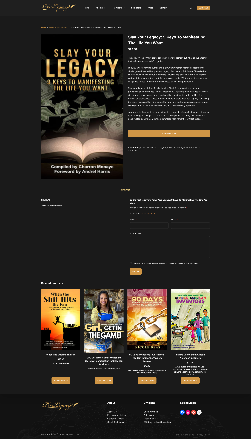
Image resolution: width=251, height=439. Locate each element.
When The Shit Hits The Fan (60, 354)
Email (174, 219)
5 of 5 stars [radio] (155, 214)
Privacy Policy (203, 434)
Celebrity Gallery (115, 418)
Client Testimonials (116, 422)
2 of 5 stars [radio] (146, 214)
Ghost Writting (151, 411)
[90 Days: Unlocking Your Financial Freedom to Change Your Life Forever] (147, 319)
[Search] (191, 8)
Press (150, 8)
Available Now (169, 133)
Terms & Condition (184, 434)
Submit (135, 271)
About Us (100, 8)
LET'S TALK (203, 8)
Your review (136, 233)
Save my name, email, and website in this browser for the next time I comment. (166, 263)
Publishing (149, 415)
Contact (163, 8)
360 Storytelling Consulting (157, 422)
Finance (150, 370)
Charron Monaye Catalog (195, 369)
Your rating (135, 214)
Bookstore (136, 8)
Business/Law (114, 369)
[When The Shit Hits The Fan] (60, 319)
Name (133, 219)
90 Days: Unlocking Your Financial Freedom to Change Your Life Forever (147, 358)
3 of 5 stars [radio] (149, 214)
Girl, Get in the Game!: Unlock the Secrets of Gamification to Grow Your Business (103, 361)
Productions (150, 418)
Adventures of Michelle (186, 367)
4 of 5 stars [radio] (152, 214)
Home (86, 8)
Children (178, 372)
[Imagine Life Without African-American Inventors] (190, 319)
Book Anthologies (172, 148)
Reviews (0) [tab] (125, 190)
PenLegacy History (116, 415)
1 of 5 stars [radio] (143, 214)
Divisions (118, 8)
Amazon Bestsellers (151, 148)
